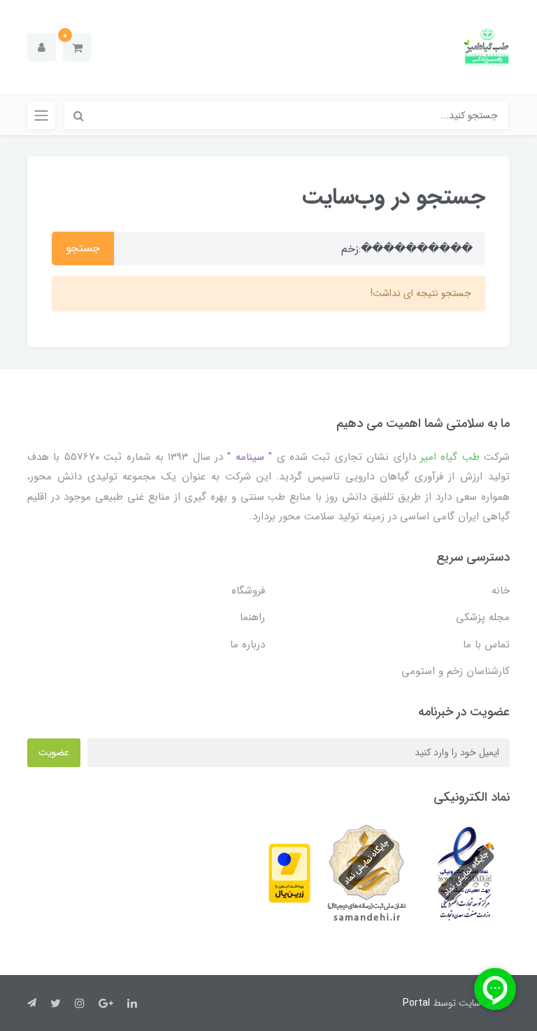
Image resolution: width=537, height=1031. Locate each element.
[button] (77, 47)
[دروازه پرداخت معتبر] (289, 872)
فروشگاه (248, 590)
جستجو (83, 248)
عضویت (53, 752)
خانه (501, 590)
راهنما (252, 617)
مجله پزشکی (483, 617)
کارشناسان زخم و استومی (455, 671)
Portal (416, 1003)
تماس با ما (486, 644)
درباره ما (247, 644)
